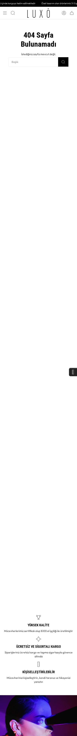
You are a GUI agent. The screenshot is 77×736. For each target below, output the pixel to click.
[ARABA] (72, 13)
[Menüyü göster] (5, 13)
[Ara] (63, 62)
